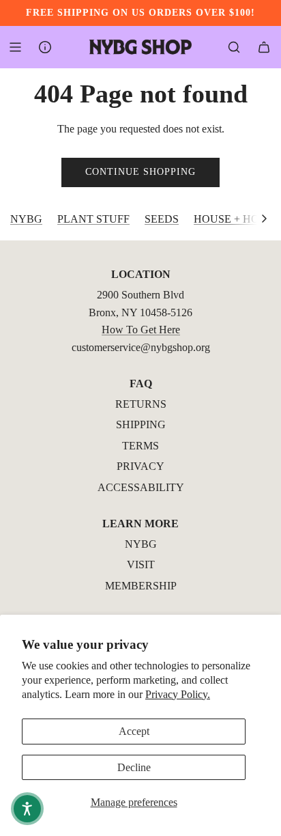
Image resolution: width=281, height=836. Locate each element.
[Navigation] (15, 47)
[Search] (234, 47)
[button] (264, 219)
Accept (134, 731)
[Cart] (264, 47)
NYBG (26, 219)
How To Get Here (141, 329)
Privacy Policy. (177, 694)
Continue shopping (140, 172)
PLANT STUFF (93, 219)
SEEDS (162, 219)
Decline (134, 767)
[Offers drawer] (45, 47)
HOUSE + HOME (235, 219)
